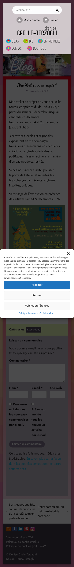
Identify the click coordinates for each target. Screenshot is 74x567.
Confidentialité (46, 313)
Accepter (37, 285)
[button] (68, 254)
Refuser (37, 295)
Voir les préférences (37, 306)
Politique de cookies (28, 313)
